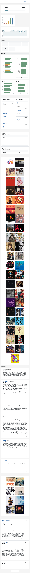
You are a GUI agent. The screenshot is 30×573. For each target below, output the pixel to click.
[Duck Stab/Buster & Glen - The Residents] (19, 228)
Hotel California (19, 117)
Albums (22, 1)
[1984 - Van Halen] (19, 181)
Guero (3, 126)
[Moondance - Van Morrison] (10, 172)
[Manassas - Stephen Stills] (10, 509)
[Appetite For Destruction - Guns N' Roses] (10, 274)
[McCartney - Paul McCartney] (19, 339)
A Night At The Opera (5, 520)
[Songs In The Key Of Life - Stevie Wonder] (19, 200)
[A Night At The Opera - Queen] (10, 162)
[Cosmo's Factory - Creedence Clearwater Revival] (19, 190)
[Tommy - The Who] (19, 321)
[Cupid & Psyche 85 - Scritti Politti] (10, 481)
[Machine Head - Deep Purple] (10, 228)
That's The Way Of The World (19, 105)
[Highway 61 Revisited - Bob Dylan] (10, 256)
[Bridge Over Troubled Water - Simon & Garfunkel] (10, 237)
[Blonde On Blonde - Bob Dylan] (10, 246)
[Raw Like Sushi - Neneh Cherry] (10, 500)
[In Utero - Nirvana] (19, 330)
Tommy (3, 118)
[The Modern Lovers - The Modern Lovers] (10, 302)
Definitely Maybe (19, 102)
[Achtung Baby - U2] (19, 274)
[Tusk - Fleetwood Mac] (19, 491)
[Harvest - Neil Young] (19, 209)
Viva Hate (4, 105)
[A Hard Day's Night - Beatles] (19, 311)
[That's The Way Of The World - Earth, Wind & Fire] (10, 491)
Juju (3, 369)
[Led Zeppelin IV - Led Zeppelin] (19, 256)
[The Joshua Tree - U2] (19, 162)
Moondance (4, 562)
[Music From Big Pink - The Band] (19, 302)
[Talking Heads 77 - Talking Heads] (10, 181)
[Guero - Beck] (19, 172)
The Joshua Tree (4, 542)
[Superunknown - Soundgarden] (10, 218)
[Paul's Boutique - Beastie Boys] (10, 330)
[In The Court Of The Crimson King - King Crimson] (19, 218)
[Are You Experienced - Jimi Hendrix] (15, 358)
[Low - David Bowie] (10, 200)
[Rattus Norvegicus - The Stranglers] (19, 509)
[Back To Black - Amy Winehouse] (19, 349)
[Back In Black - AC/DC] (10, 284)
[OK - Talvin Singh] (19, 500)
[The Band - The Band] (10, 190)
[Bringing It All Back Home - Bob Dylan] (19, 284)
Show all (22, 77)
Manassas (18, 112)
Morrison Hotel (19, 119)
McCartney (4, 111)
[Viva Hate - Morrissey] (19, 246)
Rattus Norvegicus (19, 110)
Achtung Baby (4, 116)
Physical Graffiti (5, 460)
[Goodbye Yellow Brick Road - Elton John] (10, 339)
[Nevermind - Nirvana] (19, 265)
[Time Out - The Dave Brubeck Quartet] (10, 349)
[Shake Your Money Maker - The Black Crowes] (10, 311)
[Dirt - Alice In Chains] (10, 209)
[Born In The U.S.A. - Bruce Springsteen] (19, 293)
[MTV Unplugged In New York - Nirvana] (10, 265)
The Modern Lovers (4, 108)
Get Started (25, 1)
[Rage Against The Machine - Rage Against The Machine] (10, 293)
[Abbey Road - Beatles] (10, 321)
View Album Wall (27, 156)
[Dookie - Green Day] (19, 237)
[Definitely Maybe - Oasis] (19, 481)
